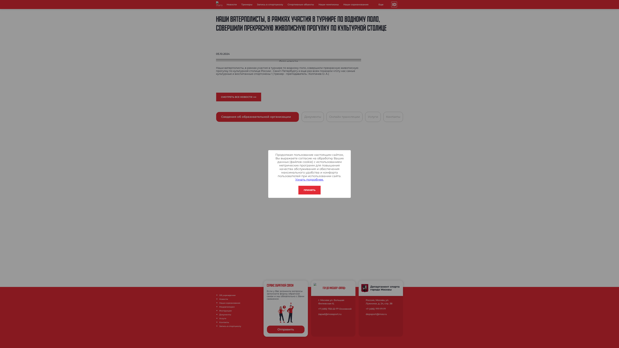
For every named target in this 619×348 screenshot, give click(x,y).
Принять (309, 190)
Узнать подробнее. (309, 179)
